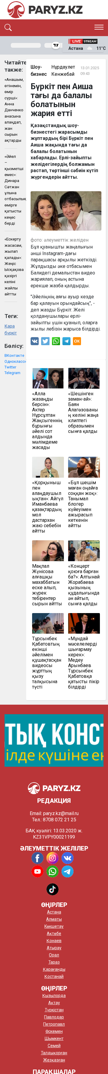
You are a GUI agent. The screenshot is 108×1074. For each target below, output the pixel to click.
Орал (54, 955)
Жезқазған (54, 1060)
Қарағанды (54, 969)
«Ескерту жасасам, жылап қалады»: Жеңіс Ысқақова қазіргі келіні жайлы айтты (10, 266)
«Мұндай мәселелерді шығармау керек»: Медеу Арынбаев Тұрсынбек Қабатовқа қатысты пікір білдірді (83, 663)
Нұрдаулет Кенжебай (63, 70)
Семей (54, 1045)
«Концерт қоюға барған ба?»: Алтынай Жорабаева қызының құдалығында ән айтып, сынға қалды (84, 585)
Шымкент (54, 1038)
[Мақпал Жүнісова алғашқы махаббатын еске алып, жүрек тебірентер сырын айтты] (48, 550)
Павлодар (54, 1017)
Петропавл (54, 1024)
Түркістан (54, 1009)
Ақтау (54, 1002)
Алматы (54, 919)
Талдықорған (54, 1052)
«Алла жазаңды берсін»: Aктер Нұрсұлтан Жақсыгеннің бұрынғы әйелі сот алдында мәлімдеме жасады (47, 420)
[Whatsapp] (56, 342)
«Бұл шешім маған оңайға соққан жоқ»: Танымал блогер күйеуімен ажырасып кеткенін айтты (83, 504)
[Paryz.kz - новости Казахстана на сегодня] (45, 9)
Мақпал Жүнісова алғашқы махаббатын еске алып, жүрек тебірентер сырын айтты (47, 585)
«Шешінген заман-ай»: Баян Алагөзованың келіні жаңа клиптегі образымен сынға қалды (83, 412)
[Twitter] (45, 342)
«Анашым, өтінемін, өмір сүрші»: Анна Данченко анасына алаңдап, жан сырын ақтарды (10, 110)
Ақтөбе (54, 933)
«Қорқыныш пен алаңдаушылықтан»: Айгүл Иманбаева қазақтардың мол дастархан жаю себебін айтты (47, 507)
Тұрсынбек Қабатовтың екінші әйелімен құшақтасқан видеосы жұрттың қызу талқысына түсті (46, 663)
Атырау (54, 947)
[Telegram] (66, 342)
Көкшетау (54, 926)
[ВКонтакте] (35, 342)
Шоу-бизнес (39, 70)
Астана (54, 912)
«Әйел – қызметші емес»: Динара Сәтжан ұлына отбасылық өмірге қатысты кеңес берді (10, 190)
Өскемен (54, 1031)
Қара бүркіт (10, 330)
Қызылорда (54, 995)
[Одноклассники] (77, 342)
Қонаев (54, 940)
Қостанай (54, 976)
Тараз (54, 962)
